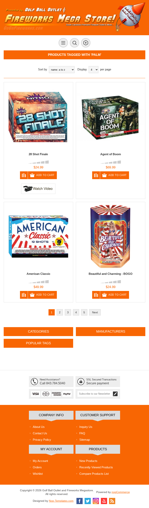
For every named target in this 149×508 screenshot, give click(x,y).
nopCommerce (121, 492)
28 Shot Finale (38, 154)
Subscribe (115, 394)
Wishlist (38, 473)
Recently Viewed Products (96, 467)
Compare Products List (94, 473)
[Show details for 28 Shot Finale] (38, 117)
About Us (39, 426)
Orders (37, 467)
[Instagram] (96, 501)
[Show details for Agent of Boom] (110, 117)
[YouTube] (104, 501)
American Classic (38, 273)
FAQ (82, 433)
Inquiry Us (85, 426)
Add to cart (45, 175)
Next (95, 312)
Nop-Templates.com (61, 500)
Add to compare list (24, 175)
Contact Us (40, 433)
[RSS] (112, 501)
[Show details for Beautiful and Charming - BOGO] (110, 236)
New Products (88, 460)
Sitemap (84, 439)
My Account (40, 460)
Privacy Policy (42, 439)
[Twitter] (88, 501)
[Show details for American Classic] (38, 236)
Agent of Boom (110, 154)
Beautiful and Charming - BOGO (111, 273)
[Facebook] (79, 501)
